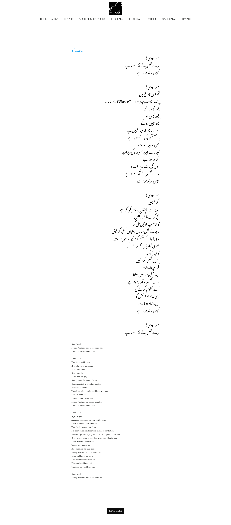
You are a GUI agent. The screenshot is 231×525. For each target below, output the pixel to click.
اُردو (73, 48)
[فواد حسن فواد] (115, 8)
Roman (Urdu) (77, 51)
